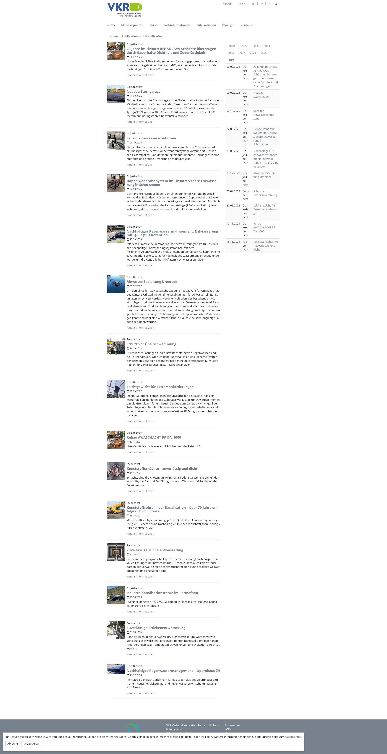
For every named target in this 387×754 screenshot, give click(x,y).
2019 (231, 60)
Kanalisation (154, 36)
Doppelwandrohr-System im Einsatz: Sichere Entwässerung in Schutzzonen (265, 136)
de (253, 4)
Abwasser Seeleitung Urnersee (264, 175)
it (269, 4)
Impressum (232, 725)
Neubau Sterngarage (261, 94)
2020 (264, 53)
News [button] (111, 25)
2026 (244, 46)
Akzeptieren (31, 743)
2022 (242, 53)
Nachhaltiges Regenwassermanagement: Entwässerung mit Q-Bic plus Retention (265, 158)
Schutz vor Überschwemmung (265, 193)
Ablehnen (13, 743)
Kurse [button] (153, 25)
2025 (256, 46)
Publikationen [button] (206, 25)
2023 (231, 53)
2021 (253, 53)
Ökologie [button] (228, 25)
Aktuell (232, 46)
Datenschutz (293, 737)
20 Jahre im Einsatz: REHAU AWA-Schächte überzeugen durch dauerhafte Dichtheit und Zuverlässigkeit (265, 76)
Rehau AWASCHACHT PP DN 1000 (264, 227)
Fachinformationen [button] (177, 25)
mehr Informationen (141, 75)
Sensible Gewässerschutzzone (264, 114)
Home (114, 36)
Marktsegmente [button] (132, 25)
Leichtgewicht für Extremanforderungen (265, 209)
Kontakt (227, 4)
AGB (228, 729)
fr (262, 4)
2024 (267, 46)
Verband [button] (246, 25)
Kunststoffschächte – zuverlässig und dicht (265, 245)
